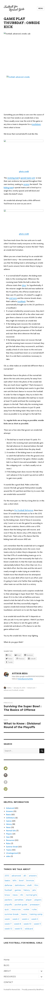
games (18, 890)
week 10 (27, 924)
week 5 (34, 919)
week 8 (17, 924)
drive (24, 285)
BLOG (6, 965)
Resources (10, 840)
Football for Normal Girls (12, 989)
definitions (20, 885)
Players (9, 834)
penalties (19, 900)
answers (33, 876)
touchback (21, 301)
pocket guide (21, 905)
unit (33, 178)
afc (25, 876)
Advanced (31, 688)
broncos (30, 880)
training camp (36, 914)
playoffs (8, 905)
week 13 (8, 929)
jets (34, 890)
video (8, 856)
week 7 (8, 924)
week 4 (25, 919)
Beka (9, 688)
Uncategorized (12, 853)
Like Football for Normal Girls (23, 943)
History (9, 824)
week (7, 919)
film (36, 885)
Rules (8, 843)
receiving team (13, 178)
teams (24, 914)
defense (8, 885)
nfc (21, 895)
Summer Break (12, 847)
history (27, 890)
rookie (26, 909)
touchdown (36, 124)
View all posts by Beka (25, 679)
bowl (21, 880)
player (29, 900)
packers (8, 900)
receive (26, 184)
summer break (12, 914)
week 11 (37, 924)
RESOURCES (10, 977)
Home (6, 960)
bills (14, 880)
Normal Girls (11, 831)
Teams (8, 850)
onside (21, 690)
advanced (7, 690)
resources (16, 909)
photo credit (24, 171)
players (37, 900)
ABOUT (7, 971)
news (15, 895)
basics (7, 880)
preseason (34, 905)
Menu (40, 8)
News (8, 827)
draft (29, 885)
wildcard (29, 929)
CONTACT (8, 982)
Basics (8, 814)
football (15, 690)
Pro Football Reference (23, 510)
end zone (13, 298)
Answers (9, 811)
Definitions (10, 818)
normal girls (31, 895)
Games (9, 821)
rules (34, 909)
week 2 (15, 919)
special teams (26, 178)
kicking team (8, 187)
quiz (7, 909)
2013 (7, 876)
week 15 (18, 929)
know (7, 895)
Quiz (8, 837)
